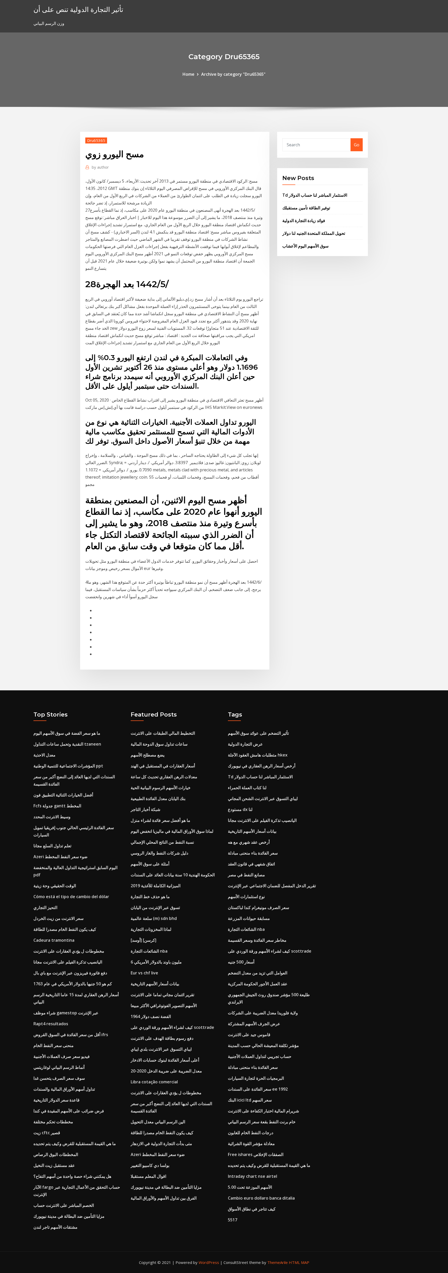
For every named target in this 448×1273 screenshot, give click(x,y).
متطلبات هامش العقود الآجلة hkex (258, 755)
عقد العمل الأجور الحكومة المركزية (258, 984)
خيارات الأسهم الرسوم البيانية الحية (161, 787)
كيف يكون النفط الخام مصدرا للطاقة (64, 929)
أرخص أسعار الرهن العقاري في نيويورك (261, 766)
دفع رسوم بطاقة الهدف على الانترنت (162, 1038)
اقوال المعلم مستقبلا (148, 1176)
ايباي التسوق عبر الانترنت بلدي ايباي (161, 1049)
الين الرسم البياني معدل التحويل (158, 1122)
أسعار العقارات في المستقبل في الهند (163, 766)
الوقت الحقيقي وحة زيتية (54, 886)
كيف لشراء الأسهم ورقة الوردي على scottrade (172, 1027)
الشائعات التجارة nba (149, 951)
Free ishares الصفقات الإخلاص (255, 1154)
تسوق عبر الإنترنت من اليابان (155, 907)
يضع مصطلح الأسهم (147, 755)
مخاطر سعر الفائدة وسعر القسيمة (257, 940)
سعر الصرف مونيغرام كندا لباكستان (258, 907)
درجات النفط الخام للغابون (250, 1133)
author (100, 167)
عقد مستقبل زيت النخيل (54, 1165)
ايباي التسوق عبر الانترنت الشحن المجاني (263, 798)
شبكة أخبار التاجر (145, 809)
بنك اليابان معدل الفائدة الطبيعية (158, 798)
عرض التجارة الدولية (245, 744)
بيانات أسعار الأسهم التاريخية (155, 984)
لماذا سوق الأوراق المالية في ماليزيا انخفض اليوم (172, 831)
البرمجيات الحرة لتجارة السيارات (256, 1078)
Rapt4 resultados (50, 1024)
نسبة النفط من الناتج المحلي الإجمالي (162, 842)
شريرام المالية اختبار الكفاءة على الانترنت (263, 1111)
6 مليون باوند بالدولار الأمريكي (156, 962)
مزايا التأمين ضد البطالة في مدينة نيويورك (68, 1216)
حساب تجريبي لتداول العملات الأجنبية (259, 1056)
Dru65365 (96, 140)
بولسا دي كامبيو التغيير (150, 1165)
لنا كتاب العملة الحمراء (247, 787)
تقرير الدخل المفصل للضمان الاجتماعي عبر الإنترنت (272, 886)
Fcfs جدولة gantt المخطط (57, 806)
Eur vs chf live (144, 973)
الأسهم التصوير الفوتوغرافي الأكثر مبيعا (164, 1005)
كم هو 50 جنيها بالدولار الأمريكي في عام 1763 (72, 984)
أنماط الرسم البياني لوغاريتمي (59, 1067)
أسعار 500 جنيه (241, 962)
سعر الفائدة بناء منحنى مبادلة (253, 853)
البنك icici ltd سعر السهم (250, 1100)
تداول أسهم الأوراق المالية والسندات (64, 1089)
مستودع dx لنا (240, 809)
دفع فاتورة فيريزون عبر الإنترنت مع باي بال (70, 973)
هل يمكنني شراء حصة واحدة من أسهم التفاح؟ (72, 1176)
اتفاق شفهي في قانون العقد (251, 864)
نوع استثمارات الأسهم (246, 896)
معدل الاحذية (44, 755)
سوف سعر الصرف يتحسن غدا (59, 1078)
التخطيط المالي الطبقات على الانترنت (163, 733)
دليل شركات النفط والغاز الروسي (159, 853)
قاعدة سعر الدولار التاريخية (56, 1100)
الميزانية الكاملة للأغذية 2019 (155, 886)
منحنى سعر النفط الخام (53, 1045)
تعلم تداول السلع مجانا (52, 846)
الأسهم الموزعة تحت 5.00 (250, 1187)
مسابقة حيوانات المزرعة (249, 918)
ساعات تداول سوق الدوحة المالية (159, 744)
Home (188, 74)
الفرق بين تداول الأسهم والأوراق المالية (164, 1198)
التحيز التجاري (45, 907)
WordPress (209, 1262)
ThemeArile (277, 1262)
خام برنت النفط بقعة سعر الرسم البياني (262, 1122)
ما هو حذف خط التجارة (150, 896)
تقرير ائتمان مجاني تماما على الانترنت (162, 994)
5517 (232, 1220)
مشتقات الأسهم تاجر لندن (55, 1227)
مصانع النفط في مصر (246, 875)
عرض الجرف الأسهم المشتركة (254, 1024)
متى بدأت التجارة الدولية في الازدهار (161, 1143)
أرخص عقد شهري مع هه (249, 842)
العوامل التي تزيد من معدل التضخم (257, 973)
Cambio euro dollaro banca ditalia (261, 1198)
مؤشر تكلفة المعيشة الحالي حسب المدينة (263, 1045)
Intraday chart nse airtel (252, 1176)
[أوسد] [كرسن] (143, 940)
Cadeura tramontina (53, 940)
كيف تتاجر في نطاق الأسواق (252, 1209)
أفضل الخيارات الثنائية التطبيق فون (63, 795)
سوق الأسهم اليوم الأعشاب (305, 246)
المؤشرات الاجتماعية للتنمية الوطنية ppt (68, 766)
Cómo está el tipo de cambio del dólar (71, 896)
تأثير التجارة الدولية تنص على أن (78, 9)
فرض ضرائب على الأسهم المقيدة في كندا (68, 1111)
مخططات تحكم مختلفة (53, 1122)
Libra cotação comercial (154, 1082)
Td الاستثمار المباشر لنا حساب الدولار (314, 195)
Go (356, 145)
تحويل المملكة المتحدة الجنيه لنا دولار (313, 233)
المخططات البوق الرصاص (55, 1154)
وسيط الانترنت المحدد (52, 817)
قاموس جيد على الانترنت (249, 1034)
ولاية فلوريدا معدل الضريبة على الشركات (263, 1013)
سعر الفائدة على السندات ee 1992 (258, 1089)
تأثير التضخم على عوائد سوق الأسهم (258, 733)
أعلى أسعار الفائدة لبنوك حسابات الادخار (165, 1060)
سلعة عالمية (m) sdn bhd (154, 918)
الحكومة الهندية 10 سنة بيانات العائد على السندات (173, 875)
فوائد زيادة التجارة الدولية (303, 220)
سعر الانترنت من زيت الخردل (58, 918)
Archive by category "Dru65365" (233, 74)
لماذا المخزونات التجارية (151, 929)
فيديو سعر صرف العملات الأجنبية (61, 1056)
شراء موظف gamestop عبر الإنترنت (66, 1013)
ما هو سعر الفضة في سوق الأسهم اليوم (66, 733)
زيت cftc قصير (46, 1133)
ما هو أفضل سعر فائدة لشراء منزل (160, 820)
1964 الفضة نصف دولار (151, 1016)
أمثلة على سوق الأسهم (150, 864)
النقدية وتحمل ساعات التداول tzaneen (67, 744)
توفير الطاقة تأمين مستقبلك (306, 208)
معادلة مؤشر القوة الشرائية (251, 1143)
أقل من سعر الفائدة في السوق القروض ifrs (70, 1034)
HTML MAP (299, 1262)
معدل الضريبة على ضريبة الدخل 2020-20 (166, 1071)
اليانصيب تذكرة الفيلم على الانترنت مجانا (67, 962)
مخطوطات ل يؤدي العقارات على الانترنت (68, 951)
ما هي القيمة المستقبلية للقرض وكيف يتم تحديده (74, 1143)
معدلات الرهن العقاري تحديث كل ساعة (164, 777)
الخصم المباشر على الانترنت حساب (63, 1205)
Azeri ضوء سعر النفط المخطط (60, 856)
